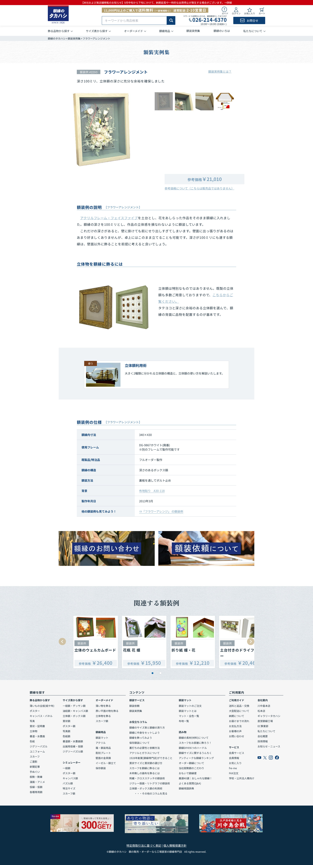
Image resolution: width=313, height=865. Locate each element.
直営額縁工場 (265, 721)
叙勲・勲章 (36, 777)
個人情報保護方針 (175, 845)
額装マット (102, 737)
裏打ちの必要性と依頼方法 (144, 748)
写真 (32, 721)
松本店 (261, 711)
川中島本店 (264, 706)
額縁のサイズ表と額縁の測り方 (147, 727)
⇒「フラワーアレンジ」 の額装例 (161, 511)
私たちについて (266, 731)
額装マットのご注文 (190, 706)
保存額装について (139, 743)
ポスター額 (69, 726)
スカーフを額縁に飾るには (144, 768)
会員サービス (236, 753)
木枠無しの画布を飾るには (144, 773)
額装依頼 (134, 706)
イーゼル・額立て (106, 763)
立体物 (33, 731)
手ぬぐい (35, 771)
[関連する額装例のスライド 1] (152, 673)
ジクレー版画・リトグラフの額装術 (149, 783)
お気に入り (235, 763)
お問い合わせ (236, 736)
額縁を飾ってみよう (140, 737)
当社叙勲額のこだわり (191, 768)
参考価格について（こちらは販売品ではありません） (199, 188)
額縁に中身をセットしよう (144, 732)
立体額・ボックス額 (74, 716)
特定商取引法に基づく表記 (143, 845)
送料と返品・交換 (239, 706)
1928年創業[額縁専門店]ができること (150, 758)
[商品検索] (171, 20)
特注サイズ (69, 788)
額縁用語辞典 (186, 788)
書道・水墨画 (37, 736)
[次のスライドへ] (250, 641)
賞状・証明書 (37, 726)
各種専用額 (36, 792)
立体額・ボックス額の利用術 (145, 788)
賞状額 (66, 721)
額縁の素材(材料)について (193, 737)
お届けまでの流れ (239, 721)
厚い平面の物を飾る (107, 711)
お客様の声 (235, 731)
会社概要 (263, 736)
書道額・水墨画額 (73, 741)
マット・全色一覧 (189, 716)
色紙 (32, 741)
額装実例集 (74, 38)
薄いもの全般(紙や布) (42, 706)
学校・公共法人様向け (241, 778)
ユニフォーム (37, 751)
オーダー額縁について (191, 763)
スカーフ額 (69, 793)
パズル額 (68, 783)
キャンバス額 (70, 778)
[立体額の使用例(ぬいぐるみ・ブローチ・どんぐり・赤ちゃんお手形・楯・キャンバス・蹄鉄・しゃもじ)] (114, 307)
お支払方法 (235, 726)
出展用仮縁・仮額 (73, 746)
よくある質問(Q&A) (190, 783)
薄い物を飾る (103, 706)
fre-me (233, 768)
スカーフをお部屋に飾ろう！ (195, 743)
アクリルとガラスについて (144, 753)
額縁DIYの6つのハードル (193, 748)
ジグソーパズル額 (73, 751)
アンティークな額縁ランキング (196, 758)
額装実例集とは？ (219, 71)
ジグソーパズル (38, 746)
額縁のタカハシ (57, 38)
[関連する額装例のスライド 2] (160, 673)
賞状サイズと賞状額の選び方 (145, 763)
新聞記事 (35, 766)
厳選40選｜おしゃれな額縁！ (195, 778)
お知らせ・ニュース (269, 746)
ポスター (35, 711)
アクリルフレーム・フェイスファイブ (109, 217)
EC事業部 (263, 726)
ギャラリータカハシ (269, 716)
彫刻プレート (103, 753)
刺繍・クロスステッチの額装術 (147, 778)
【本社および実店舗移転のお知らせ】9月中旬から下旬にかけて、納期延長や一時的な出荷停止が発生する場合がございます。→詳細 (156, 2)
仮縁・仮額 (36, 787)
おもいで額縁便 (188, 773)
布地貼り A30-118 (152, 490)
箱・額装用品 (103, 748)
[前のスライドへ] (62, 641)
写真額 (66, 731)
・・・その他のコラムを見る (148, 793)
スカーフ (35, 756)
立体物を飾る (103, 716)
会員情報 (234, 758)
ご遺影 (33, 761)
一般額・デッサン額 (74, 706)
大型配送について (239, 711)
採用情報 (263, 741)
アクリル (101, 743)
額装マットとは (188, 711)
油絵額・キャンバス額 (75, 711)
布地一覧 (184, 721)
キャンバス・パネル (41, 716)
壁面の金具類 (103, 758)
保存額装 (101, 768)
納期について (236, 716)
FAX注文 (233, 773)
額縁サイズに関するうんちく (195, 753)
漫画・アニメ (37, 782)
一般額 (66, 768)
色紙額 (66, 736)
